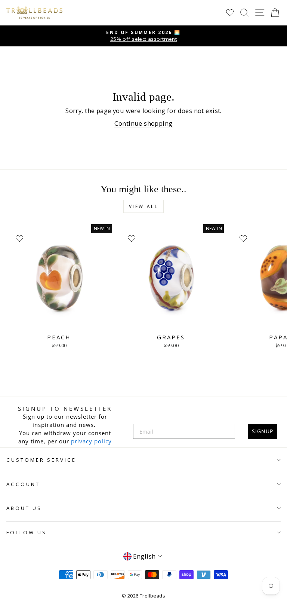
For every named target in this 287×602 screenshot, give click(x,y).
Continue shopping (143, 123)
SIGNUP (262, 431)
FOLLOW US (26, 532)
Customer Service (41, 459)
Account (23, 484)
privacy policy (91, 441)
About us (24, 508)
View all (143, 206)
